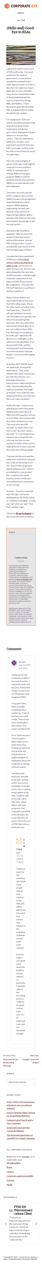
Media (9, 1184)
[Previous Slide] (5, 1224)
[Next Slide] (36, 1224)
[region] (21, 1249)
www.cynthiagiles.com (24, 579)
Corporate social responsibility (20, 1176)
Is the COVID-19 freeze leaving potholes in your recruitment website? (21, 1105)
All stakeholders (14, 1163)
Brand (9, 1167)
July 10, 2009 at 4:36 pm (19, 858)
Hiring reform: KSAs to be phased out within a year (19, 262)
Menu (21, 13)
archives (26, 1156)
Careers (10, 1171)
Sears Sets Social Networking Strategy (10, 1062)
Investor (10, 1180)
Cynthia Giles (21, 557)
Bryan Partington (24, 513)
